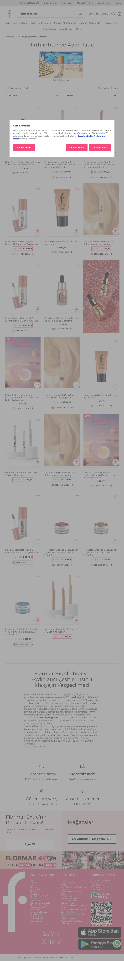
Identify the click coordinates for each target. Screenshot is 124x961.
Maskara (34, 887)
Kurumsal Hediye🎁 (29, 3)
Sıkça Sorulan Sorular (101, 880)
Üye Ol (105, 13)
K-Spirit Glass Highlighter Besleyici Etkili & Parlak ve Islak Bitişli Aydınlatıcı (21, 397)
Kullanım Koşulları (69, 898)
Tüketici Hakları (68, 896)
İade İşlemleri (97, 885)
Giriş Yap (93, 13)
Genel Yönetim (68, 912)
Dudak (23, 23)
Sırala (70, 95)
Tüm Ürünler (36, 916)
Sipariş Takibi (97, 882)
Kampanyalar (36, 918)
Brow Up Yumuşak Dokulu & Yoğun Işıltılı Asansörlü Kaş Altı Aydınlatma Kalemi (60, 164)
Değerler (65, 889)
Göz (14, 23)
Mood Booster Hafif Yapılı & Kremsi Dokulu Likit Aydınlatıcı (21, 242)
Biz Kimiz (65, 880)
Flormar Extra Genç (39, 905)
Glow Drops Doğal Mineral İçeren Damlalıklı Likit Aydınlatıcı (22, 163)
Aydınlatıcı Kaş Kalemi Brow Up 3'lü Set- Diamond (21, 473)
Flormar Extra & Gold (40, 903)
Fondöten (35, 889)
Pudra (33, 882)
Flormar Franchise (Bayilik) (73, 909)
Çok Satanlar (36, 900)
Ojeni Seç (34, 909)
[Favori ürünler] (113, 13)
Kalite (63, 885)
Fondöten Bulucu (38, 912)
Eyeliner (34, 891)
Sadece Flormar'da (89, 23)
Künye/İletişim (68, 882)
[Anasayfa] (9, 14)
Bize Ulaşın (96, 887)
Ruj (31, 885)
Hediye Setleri (110, 23)
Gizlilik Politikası (68, 900)
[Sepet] (119, 13)
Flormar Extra (50, 3)
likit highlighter (48, 717)
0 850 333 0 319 (82, 804)
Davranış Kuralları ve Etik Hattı (72, 915)
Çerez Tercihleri (68, 918)
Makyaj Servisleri (85, 3)
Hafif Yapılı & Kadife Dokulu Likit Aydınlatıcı (61, 242)
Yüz (8, 23)
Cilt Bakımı (45, 23)
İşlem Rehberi (97, 889)
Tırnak (32, 23)
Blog (79, 29)
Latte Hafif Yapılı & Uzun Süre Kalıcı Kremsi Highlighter (98, 242)
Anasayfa (10, 36)
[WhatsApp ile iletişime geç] (117, 944)
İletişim (118, 3)
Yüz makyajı (73, 697)
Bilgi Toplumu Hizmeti (71, 891)
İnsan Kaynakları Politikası (73, 887)
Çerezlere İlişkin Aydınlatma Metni (74, 906)
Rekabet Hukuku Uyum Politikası (72, 922)
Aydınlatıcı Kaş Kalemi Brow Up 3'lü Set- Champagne (61, 630)
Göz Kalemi (35, 894)
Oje (31, 880)
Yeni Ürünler (67, 29)
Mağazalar (67, 3)
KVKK (63, 894)
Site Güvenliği (67, 903)
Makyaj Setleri (36, 914)
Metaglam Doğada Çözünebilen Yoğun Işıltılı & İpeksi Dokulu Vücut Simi (61, 552)
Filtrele (13, 95)
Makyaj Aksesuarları (65, 23)
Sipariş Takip (104, 3)
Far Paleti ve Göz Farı (40, 896)
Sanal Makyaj (49, 29)
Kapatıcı (34, 898)
